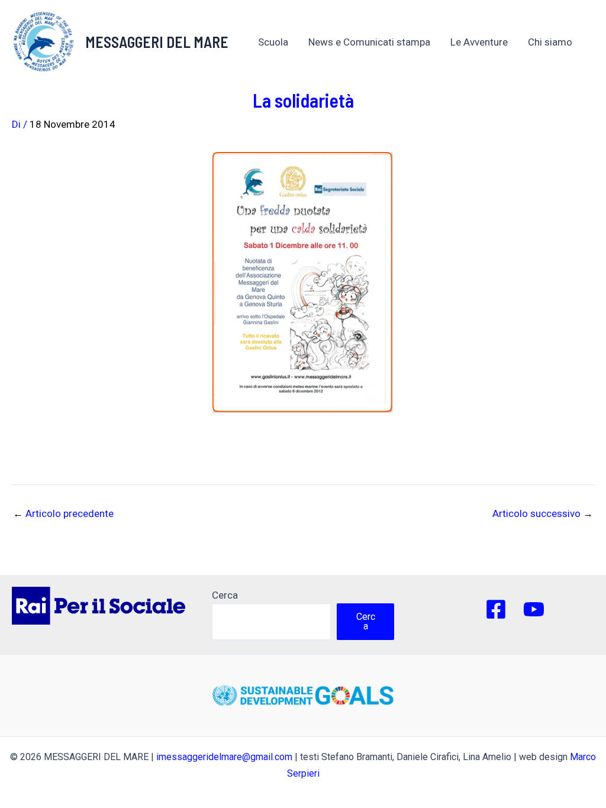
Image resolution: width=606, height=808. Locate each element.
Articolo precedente (63, 514)
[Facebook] (496, 609)
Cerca (225, 595)
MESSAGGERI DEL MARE (156, 42)
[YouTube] (533, 609)
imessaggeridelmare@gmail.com (224, 756)
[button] (578, 42)
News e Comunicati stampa (369, 42)
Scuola (273, 42)
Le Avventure (479, 42)
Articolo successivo (542, 514)
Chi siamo (550, 42)
